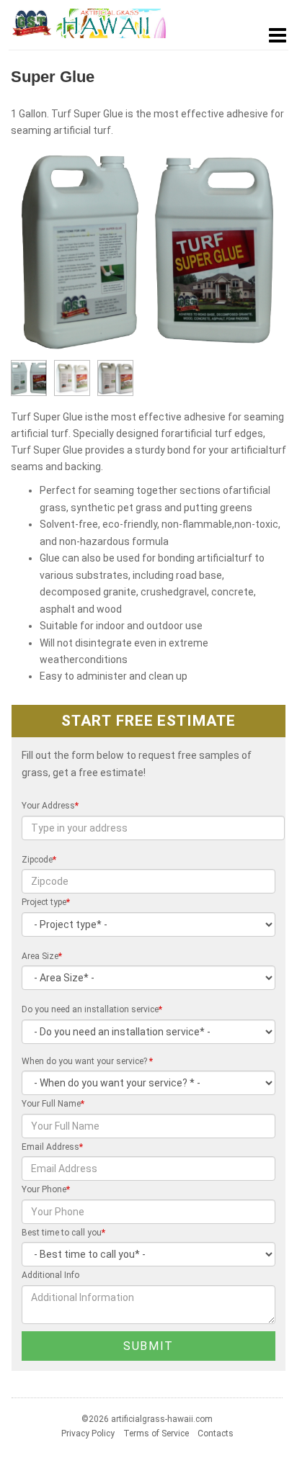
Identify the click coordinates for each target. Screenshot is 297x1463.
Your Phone (46, 1189)
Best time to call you (63, 1233)
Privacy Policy (88, 1433)
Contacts (216, 1433)
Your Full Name (53, 1104)
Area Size (42, 956)
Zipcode (39, 860)
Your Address (50, 806)
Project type (46, 902)
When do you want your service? (87, 1061)
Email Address (52, 1147)
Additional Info (50, 1275)
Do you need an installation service (92, 1009)
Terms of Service (156, 1433)
